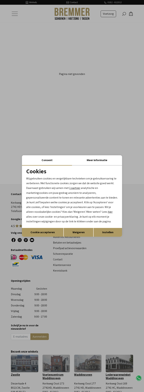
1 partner (74, 188)
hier (110, 212)
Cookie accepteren (43, 232)
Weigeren (79, 232)
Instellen (107, 232)
